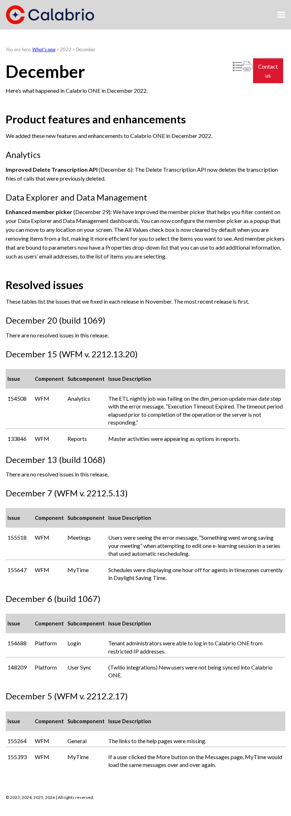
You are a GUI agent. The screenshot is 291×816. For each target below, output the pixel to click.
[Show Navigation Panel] (281, 14)
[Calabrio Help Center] (50, 14)
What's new (43, 49)
